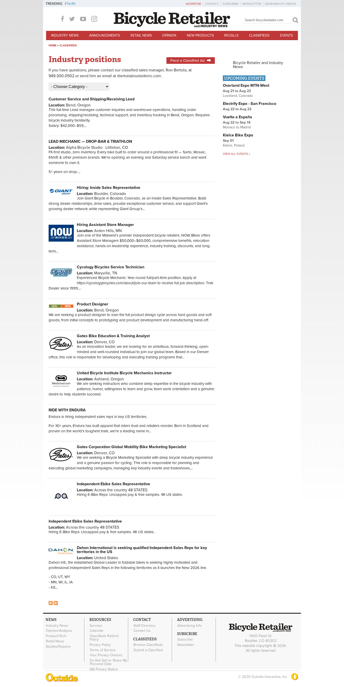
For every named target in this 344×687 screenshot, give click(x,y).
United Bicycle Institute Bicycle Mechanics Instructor (124, 373)
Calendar (97, 631)
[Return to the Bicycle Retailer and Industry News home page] (172, 25)
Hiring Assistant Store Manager (105, 224)
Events (286, 35)
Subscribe (230, 4)
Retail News (141, 35)
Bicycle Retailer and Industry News (258, 64)
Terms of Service (103, 650)
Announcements (104, 35)
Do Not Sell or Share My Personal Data (108, 662)
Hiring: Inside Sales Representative (108, 187)
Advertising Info (189, 625)
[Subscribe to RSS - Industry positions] (51, 603)
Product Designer (92, 304)
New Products (200, 35)
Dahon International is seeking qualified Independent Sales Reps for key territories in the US (142, 549)
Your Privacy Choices (106, 655)
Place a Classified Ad (187, 60)
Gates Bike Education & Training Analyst (113, 335)
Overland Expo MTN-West (246, 85)
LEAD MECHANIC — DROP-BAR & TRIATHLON (90, 141)
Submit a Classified (148, 650)
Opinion (169, 35)
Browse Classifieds (148, 645)
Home (52, 45)
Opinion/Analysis (59, 631)
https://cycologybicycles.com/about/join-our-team (116, 283)
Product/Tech (56, 636)
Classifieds (259, 35)
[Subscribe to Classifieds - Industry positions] (56, 603)
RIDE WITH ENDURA (67, 410)
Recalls (231, 35)
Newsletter (251, 4)
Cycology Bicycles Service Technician (110, 267)
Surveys (96, 625)
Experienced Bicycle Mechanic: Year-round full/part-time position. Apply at (136, 277)
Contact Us (142, 631)
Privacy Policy (100, 645)
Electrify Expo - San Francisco (249, 103)
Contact (212, 4)
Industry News (65, 35)
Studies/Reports (58, 646)
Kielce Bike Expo (238, 135)
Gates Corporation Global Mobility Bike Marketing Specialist (131, 446)
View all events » (236, 154)
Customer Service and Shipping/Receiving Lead (91, 99)
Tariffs (71, 4)
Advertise (193, 4)
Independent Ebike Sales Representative (113, 483)
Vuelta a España (237, 117)
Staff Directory (144, 625)
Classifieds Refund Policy (104, 638)
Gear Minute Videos (280, 4)
